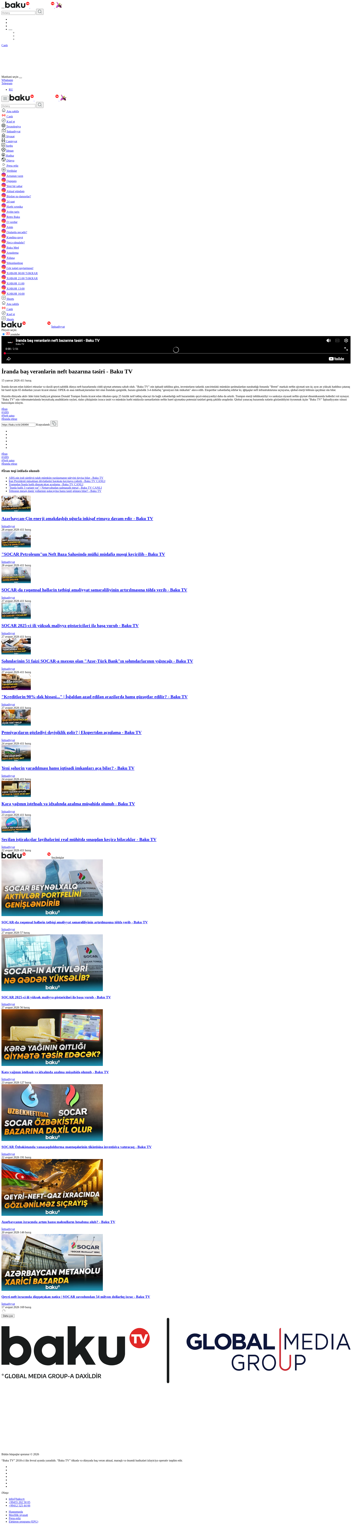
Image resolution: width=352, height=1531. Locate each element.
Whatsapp (7, 80)
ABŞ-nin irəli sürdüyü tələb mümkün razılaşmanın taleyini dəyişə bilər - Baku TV (56, 477)
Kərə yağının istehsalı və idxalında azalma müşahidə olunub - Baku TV (68, 803)
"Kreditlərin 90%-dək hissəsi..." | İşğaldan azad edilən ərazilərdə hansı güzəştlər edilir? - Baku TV (94, 696)
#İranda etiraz (9, 418)
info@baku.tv (17, 1498)
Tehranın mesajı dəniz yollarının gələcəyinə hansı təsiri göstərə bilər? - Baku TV (55, 491)
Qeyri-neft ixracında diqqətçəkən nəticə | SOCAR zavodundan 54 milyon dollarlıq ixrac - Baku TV (75, 1297)
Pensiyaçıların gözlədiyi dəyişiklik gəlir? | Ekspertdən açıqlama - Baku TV (71, 732)
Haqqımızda (16, 1511)
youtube (15, 334)
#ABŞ (5, 412)
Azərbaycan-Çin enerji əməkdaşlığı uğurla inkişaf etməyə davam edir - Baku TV (77, 518)
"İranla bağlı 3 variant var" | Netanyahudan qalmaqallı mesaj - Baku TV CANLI (55, 487)
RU (11, 89)
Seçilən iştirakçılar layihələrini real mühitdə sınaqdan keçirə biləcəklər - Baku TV (78, 839)
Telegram (6, 83)
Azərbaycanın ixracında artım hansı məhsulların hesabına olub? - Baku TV (58, 1222)
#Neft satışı (7, 415)
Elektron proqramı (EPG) (23, 1521)
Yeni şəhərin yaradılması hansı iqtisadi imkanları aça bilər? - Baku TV (67, 768)
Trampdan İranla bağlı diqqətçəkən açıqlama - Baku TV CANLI (46, 484)
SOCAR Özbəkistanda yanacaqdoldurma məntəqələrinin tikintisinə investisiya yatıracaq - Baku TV (76, 1147)
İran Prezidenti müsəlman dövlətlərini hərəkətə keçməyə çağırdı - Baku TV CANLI (57, 481)
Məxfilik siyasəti (18, 1515)
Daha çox (8, 1316)
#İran (4, 409)
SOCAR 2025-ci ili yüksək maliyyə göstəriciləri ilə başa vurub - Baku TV (70, 625)
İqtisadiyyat (58, 326)
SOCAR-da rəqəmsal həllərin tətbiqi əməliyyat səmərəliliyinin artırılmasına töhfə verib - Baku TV (94, 589)
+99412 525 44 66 (19, 1505)
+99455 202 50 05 (19, 1502)
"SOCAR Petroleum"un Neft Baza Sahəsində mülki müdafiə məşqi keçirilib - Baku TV (83, 554)
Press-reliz (15, 1518)
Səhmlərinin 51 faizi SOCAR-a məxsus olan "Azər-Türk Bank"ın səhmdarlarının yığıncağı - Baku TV (97, 661)
